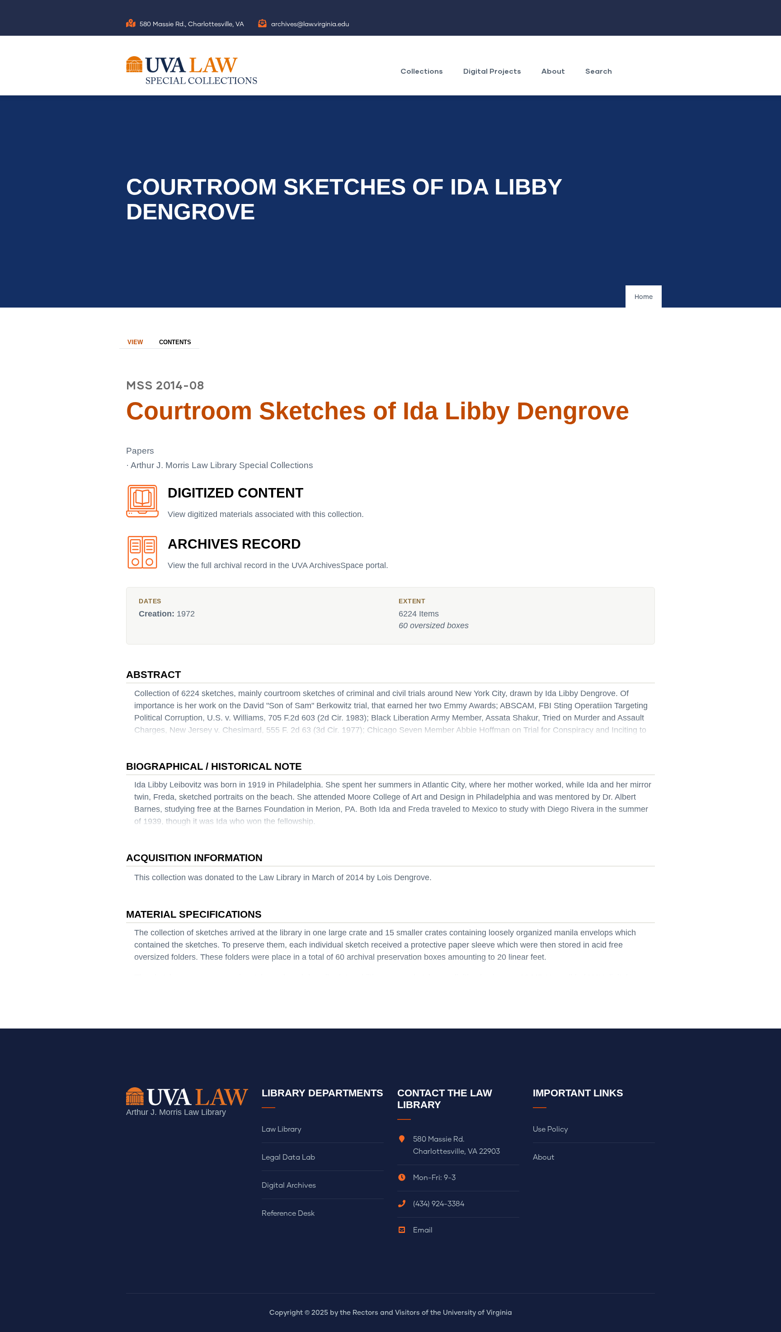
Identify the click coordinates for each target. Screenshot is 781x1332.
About (553, 70)
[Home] (194, 70)
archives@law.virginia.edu (310, 24)
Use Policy (550, 1129)
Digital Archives (289, 1185)
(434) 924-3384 (438, 1204)
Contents (175, 342)
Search (598, 70)
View (135, 342)
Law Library (281, 1129)
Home (644, 297)
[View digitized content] (142, 506)
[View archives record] (142, 557)
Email (423, 1230)
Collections (421, 70)
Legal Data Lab (288, 1157)
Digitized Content (235, 492)
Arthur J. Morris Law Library (176, 1112)
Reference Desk (288, 1213)
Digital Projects (492, 70)
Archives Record (234, 543)
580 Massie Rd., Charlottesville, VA (192, 24)
